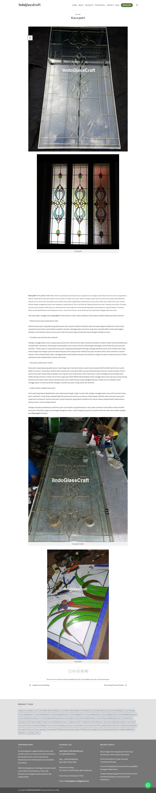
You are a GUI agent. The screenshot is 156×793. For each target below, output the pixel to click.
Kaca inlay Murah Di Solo (114, 685)
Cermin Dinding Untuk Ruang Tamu (51, 718)
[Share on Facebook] (70, 671)
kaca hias (78, 679)
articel (78, 14)
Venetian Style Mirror (111, 729)
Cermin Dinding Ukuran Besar (28, 718)
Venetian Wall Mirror (127, 729)
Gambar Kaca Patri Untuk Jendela (30, 722)
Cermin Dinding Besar (26, 714)
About (81, 5)
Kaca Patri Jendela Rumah (102, 725)
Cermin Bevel (85, 711)
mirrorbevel (52, 729)
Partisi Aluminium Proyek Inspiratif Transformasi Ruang (114, 760)
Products (89, 5)
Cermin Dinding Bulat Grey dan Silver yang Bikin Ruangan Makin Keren (119, 767)
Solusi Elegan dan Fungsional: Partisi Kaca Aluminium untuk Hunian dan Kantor (116, 753)
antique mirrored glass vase (28, 711)
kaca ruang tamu (40, 729)
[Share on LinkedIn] (86, 671)
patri (100, 729)
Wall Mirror (22, 733)
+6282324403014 (70, 759)
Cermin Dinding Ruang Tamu (127, 714)
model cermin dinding (40, 685)
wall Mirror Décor (34, 733)
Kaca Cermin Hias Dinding (56, 725)
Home (74, 5)
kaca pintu (22, 729)
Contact (110, 5)
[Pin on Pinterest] (82, 671)
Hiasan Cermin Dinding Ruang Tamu (54, 722)
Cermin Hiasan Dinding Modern (85, 718)
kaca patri (93, 679)
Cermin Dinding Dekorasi (59, 714)
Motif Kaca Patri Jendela (89, 729)
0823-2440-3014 (70, 762)
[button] (148, 785)
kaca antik (131, 722)
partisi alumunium (103, 679)
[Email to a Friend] (78, 671)
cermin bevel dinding (115, 711)
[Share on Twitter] (74, 671)
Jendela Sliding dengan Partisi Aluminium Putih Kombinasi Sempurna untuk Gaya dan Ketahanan (118, 776)
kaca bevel (22, 725)
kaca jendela (86, 679)
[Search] (137, 5)
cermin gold (69, 718)
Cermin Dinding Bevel (42, 714)
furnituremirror (128, 718)
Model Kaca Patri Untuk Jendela (68, 729)
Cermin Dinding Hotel (92, 714)
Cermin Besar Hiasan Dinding (48, 711)
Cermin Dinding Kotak (109, 714)
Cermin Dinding (129, 711)
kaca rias (30, 729)
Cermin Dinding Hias (76, 714)
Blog (117, 5)
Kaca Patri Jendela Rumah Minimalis (125, 725)
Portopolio (100, 5)
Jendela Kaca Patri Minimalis (92, 722)
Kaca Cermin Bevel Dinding (37, 725)
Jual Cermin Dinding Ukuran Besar (115, 722)
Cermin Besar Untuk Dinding (69, 711)
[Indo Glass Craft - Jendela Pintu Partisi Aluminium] (29, 5)
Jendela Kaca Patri (75, 722)
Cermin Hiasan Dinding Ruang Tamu (109, 718)
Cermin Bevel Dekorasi (99, 711)
